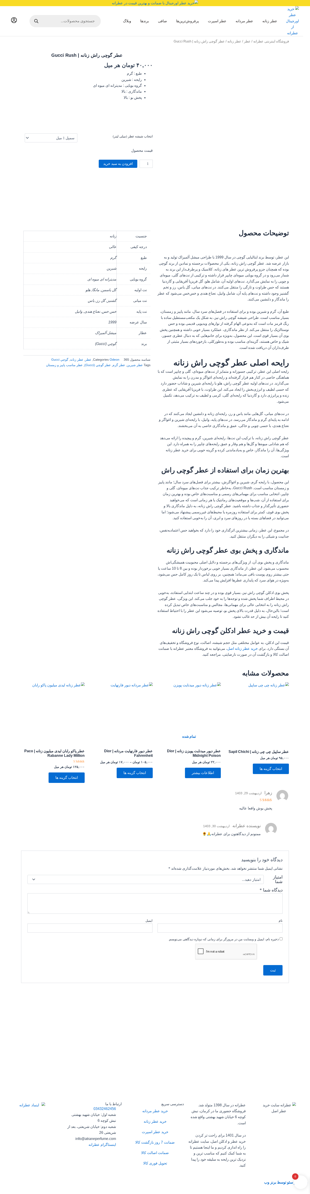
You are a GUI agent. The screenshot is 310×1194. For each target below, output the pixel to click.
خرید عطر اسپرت (155, 1132)
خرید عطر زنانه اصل (242, 648)
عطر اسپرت (217, 21)
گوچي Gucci (59, 359)
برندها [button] (144, 21)
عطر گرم (119, 365)
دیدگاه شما (271, 890)
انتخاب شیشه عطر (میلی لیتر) (133, 136)
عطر (247, 41)
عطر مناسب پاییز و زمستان (64, 365)
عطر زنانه (269, 21)
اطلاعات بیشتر (203, 773)
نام (281, 920)
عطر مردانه (244, 21)
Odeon (114, 359)
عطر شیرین (135, 365)
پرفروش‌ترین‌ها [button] (187, 21)
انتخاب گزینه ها (271, 769)
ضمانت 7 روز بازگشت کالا (155, 1142)
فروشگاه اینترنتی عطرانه (271, 41)
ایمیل (149, 920)
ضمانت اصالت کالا (155, 1153)
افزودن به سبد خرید (118, 164)
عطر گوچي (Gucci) (97, 365)
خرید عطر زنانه (155, 1121)
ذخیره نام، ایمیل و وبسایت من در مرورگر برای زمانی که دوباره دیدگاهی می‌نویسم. (223, 939)
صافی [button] (162, 21)
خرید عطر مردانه (155, 1111)
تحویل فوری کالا (155, 1163)
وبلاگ (127, 21)
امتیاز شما (278, 879)
